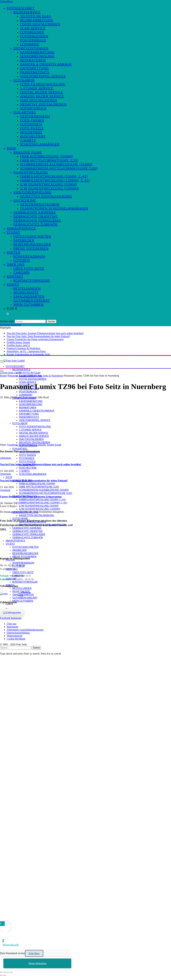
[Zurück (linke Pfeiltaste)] (1, 975)
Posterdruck (33, 40)
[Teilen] (8, 972)
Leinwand (29, 44)
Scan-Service (33, 28)
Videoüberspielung (32, 192)
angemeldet (17, 511)
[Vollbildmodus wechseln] (4, 972)
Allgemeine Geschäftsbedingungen (25, 629)
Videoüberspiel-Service (43, 76)
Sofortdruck (33, 108)
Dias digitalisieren (38, 100)
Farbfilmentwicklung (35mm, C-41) (54, 176)
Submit (36, 647)
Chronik (21, 272)
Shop (11, 148)
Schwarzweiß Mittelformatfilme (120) (59, 168)
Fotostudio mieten (32, 236)
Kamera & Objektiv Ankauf (46, 64)
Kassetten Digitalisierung (46, 196)
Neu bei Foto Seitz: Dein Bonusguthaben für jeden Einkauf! (38, 336)
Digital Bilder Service (41, 92)
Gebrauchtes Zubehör (35, 224)
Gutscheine (24, 200)
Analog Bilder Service (42, 96)
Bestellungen (27, 288)
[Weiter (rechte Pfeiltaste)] (4, 975)
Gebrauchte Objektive (35, 216)
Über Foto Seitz (28, 268)
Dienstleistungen (30, 48)
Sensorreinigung (37, 56)
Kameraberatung (37, 52)
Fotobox (21, 260)
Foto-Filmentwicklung (42, 84)
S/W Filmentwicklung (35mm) (48, 184)
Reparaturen (33, 60)
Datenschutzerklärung (18, 632)
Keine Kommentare (26, 397)
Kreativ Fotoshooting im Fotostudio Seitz (28, 354)
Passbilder (23, 240)
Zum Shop (34, 953)
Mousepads (31, 132)
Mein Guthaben (28, 304)
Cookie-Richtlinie (16, 638)
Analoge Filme (27, 152)
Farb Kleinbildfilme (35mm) (46, 156)
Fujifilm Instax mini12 (18, 345)
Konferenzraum (29, 256)
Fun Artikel (24, 112)
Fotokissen (31, 124)
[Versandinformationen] (8, 594)
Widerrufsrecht (14, 635)
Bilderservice (27, 12)
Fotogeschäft (21, 8)
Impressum (12, 626)
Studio (13, 232)
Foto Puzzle (32, 128)
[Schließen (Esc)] (11, 972)
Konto (13, 284)
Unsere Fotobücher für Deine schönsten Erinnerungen (35, 339)
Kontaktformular (31, 280)
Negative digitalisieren (43, 104)
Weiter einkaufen (37, 963)
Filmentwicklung (30, 172)
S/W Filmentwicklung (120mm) (49, 188)
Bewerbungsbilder (32, 244)
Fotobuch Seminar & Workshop (23, 348)
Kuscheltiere (33, 136)
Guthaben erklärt (31, 300)
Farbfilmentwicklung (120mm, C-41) (55, 180)
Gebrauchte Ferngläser (37, 220)
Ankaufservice (21, 228)
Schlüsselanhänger (40, 144)
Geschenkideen (35, 116)
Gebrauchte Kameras (34, 212)
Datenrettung (34, 68)
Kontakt (15, 276)
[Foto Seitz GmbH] (14, 360)
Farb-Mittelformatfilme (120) (49, 160)
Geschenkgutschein (39, 204)
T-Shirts (28, 140)
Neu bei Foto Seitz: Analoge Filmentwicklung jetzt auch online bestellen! (45, 333)
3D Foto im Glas (35, 16)
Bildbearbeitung (36, 20)
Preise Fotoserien (30, 248)
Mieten (13, 252)
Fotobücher (32, 32)
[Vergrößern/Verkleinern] (1, 972)
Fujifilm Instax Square (18, 342)
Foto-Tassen (32, 120)
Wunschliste (26, 292)
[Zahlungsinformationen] (12, 612)
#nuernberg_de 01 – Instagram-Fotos (26, 351)
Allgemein (5, 457)
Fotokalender (34, 36)
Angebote (5, 490)
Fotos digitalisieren (40, 24)
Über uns (16, 264)
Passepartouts (34, 72)
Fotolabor (24, 80)
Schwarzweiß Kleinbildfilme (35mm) (56, 164)
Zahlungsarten (28, 296)
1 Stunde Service (36, 88)
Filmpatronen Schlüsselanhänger (54, 208)
